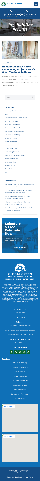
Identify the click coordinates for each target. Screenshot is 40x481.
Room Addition (10, 165)
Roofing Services (10, 162)
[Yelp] (11, 352)
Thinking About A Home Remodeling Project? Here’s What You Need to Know (18, 69)
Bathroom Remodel (11, 121)
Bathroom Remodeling (12, 124)
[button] (36, 4)
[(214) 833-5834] (27, 11)
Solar (6, 172)
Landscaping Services (12, 152)
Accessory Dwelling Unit (13, 111)
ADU (6, 114)
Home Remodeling (11, 141)
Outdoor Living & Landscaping (15, 155)
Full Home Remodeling (12, 135)
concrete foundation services (14, 131)
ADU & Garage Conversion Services (16, 118)
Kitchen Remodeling (11, 148)
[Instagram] (24, 352)
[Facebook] (28, 352)
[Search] (32, 97)
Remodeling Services (12, 158)
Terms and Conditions (14, 477)
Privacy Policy (28, 477)
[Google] (16, 352)
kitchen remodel (10, 145)
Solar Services (20, 398)
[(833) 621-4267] (11, 11)
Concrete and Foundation (13, 128)
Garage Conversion (11, 138)
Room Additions (10, 169)
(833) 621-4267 (12, 14)
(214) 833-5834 (28, 14)
